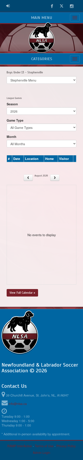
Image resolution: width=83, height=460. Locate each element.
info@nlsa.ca (18, 403)
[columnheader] (9, 158)
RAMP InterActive (19, 446)
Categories (41, 58)
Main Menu (41, 17)
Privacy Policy (66, 446)
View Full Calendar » (22, 293)
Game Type (15, 120)
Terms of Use (44, 446)
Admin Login (41, 452)
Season (12, 104)
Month (11, 136)
